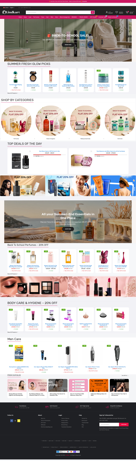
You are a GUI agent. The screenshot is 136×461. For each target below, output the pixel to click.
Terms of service (64, 447)
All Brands (43, 424)
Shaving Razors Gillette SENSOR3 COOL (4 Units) (19, 367)
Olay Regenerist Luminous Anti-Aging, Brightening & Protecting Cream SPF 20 (85, 85)
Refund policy (46, 447)
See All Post (124, 375)
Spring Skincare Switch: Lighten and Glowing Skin (16, 394)
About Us (43, 418)
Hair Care (64, 440)
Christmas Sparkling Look (46, 427)
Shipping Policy (64, 422)
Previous (11, 81)
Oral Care (120, 138)
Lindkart (67, 455)
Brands (94, 440)
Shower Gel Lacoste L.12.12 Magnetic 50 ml (33, 324)
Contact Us (84, 418)
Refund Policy (64, 424)
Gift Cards (43, 422)
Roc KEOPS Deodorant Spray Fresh (120, 85)
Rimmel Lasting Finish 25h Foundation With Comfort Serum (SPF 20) (50, 85)
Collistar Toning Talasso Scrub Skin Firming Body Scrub (103, 85)
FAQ (83, 427)
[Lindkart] (11, 13)
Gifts (90, 440)
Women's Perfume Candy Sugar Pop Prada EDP (86, 266)
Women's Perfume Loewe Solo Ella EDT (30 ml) (68, 266)
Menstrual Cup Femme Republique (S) (68, 324)
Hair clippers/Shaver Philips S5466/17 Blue (43, 367)
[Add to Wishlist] (30, 151)
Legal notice (93, 447)
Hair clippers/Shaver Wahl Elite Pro (117, 367)
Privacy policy (54, 447)
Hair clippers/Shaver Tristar (92, 367)
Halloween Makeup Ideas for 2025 (99, 394)
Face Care (58, 440)
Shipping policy (73, 447)
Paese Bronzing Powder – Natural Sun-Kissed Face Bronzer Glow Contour (33, 85)
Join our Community (45, 420)
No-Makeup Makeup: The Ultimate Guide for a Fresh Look (36, 394)
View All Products (12, 93)
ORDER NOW (68, 44)
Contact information (83, 447)
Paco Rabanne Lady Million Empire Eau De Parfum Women (111, 151)
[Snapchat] (18, 420)
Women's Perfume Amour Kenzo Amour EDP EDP (121, 266)
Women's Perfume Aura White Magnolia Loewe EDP (15, 266)
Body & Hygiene (51, 138)
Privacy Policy (64, 420)
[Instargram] (15, 420)
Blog (83, 424)
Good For (84, 440)
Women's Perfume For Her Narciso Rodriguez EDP (50, 266)
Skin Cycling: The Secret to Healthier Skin (57, 394)
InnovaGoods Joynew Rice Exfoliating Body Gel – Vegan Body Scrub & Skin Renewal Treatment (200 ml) (15, 324)
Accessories (77, 440)
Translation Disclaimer (66, 427)
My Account (84, 420)
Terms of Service (65, 418)
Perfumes (16, 138)
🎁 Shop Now (84, 1)
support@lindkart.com (25, 7)
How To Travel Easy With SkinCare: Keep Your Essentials (77, 394)
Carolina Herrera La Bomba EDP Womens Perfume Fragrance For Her (103, 266)
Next (125, 81)
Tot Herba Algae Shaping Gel (15, 85)
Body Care (51, 440)
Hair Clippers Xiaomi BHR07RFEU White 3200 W (68, 367)
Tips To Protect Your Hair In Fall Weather (119, 394)
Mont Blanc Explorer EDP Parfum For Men (49, 151)
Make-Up (70, 440)
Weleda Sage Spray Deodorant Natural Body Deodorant (68, 85)
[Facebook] (11, 420)
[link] (16, 121)
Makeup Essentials (85, 138)
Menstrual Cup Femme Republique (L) (50, 324)
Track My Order (85, 422)
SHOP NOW (68, 229)
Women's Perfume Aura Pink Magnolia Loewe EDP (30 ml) (33, 266)
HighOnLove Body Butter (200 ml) (86, 324)
